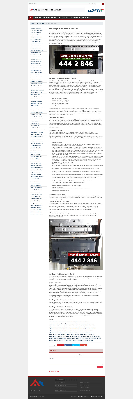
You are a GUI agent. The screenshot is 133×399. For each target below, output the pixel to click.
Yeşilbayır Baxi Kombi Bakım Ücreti (88, 325)
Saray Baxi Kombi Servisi (35, 172)
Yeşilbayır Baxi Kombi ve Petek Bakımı (71, 323)
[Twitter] (92, 4)
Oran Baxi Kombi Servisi (35, 158)
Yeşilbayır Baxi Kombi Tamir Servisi (85, 330)
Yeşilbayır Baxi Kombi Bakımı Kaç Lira (74, 328)
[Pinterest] (94, 4)
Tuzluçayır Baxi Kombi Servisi (36, 194)
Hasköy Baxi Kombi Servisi (36, 114)
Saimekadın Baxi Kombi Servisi (37, 167)
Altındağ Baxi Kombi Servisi (36, 37)
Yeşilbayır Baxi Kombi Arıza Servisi (89, 328)
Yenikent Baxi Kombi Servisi (36, 207)
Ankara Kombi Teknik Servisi (47, 10)
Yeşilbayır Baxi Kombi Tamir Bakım (56, 323)
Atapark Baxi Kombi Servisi (36, 41)
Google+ (84, 345)
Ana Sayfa (33, 23)
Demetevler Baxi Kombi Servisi (37, 83)
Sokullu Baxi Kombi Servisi (36, 185)
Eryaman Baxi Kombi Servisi (36, 96)
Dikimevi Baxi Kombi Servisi (36, 85)
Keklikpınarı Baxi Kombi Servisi (37, 141)
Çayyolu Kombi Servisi (60, 382)
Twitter (76, 345)
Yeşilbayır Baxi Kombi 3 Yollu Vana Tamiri (93, 338)
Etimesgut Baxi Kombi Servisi (36, 103)
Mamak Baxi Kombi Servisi (36, 154)
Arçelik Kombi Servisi (85, 382)
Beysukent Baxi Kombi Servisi (36, 61)
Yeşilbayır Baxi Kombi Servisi (36, 211)
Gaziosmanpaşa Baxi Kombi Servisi (38, 107)
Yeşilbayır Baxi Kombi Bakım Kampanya (73, 325)
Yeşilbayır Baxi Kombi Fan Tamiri (69, 340)
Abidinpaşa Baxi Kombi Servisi (37, 30)
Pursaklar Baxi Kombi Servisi (36, 165)
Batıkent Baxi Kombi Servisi (36, 54)
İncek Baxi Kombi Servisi (35, 123)
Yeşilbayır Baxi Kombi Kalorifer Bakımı (56, 325)
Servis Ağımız (37, 17)
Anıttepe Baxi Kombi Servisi (36, 39)
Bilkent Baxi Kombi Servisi (36, 63)
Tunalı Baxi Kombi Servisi (35, 191)
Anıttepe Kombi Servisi (60, 388)
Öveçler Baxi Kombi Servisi (36, 163)
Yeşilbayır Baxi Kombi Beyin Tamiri (56, 340)
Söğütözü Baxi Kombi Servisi (36, 187)
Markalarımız (46, 17)
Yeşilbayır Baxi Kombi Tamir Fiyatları (87, 334)
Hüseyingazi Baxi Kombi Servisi (37, 118)
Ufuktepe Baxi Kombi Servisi (36, 198)
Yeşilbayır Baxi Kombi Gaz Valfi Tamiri (70, 332)
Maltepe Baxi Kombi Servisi (36, 152)
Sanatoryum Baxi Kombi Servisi (37, 169)
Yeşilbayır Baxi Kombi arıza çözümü (71, 330)
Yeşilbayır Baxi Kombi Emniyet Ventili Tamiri (75, 338)
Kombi (59, 17)
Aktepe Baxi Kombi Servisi (36, 34)
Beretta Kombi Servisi (85, 380)
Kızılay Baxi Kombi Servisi (36, 145)
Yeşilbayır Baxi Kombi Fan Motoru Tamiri (85, 340)
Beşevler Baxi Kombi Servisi (36, 59)
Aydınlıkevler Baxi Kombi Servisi (37, 43)
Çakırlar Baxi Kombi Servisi (36, 74)
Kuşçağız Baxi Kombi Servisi (36, 147)
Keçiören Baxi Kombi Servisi (36, 138)
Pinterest (61, 345)
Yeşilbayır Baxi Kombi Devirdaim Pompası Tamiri (90, 336)
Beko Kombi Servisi (84, 385)
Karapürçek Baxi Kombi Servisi (37, 132)
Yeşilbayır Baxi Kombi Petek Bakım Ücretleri (57, 328)
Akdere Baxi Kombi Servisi (36, 32)
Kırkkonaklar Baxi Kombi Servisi (37, 143)
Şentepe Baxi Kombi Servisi (36, 189)
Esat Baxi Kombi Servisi (35, 99)
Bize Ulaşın (66, 17)
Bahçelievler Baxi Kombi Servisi (37, 50)
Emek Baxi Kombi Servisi (35, 94)
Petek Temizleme (75, 17)
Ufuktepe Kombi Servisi (60, 385)
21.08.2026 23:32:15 (33, 3)
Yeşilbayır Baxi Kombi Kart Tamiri (55, 332)
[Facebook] (91, 4)
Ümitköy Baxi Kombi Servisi (36, 203)
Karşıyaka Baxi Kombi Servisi (36, 134)
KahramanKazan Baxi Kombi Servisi (38, 130)
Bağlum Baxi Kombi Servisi (36, 48)
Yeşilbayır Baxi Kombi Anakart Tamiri (86, 332)
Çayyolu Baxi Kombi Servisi (36, 79)
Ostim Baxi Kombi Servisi (35, 161)
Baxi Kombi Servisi (40, 23)
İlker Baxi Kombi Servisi (35, 121)
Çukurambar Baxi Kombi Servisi (37, 81)
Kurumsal (53, 17)
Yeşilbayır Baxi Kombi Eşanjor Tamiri (73, 336)
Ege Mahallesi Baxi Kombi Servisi (37, 90)
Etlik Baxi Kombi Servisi (35, 105)
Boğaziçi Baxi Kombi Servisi (36, 68)
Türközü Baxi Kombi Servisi (36, 196)
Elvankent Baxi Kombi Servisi (36, 92)
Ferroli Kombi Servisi (84, 387)
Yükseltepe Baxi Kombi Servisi (36, 214)
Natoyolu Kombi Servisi (60, 390)
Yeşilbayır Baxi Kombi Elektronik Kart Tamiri (57, 338)
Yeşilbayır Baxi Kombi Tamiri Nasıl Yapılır (57, 334)
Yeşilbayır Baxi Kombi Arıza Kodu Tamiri (57, 336)
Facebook (68, 345)
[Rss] (89, 4)
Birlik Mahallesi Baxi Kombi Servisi (37, 65)
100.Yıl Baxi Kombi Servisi (36, 28)
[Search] (103, 4)
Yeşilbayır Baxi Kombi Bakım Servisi (68, 321)
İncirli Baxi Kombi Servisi (35, 125)
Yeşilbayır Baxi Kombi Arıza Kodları (56, 330)
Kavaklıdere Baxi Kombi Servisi (37, 136)
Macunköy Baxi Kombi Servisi (36, 149)
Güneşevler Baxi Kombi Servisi (37, 112)
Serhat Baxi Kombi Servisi (36, 174)
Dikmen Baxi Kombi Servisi (36, 87)
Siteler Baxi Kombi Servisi (36, 183)
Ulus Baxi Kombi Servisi (35, 200)
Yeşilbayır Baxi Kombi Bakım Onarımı (86, 323)
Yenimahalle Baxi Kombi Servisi (37, 209)
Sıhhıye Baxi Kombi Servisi (36, 178)
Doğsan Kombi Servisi (85, 390)
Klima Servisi (85, 17)
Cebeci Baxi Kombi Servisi (36, 70)
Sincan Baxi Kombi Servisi (36, 180)
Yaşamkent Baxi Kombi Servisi (36, 205)
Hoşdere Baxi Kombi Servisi (36, 116)
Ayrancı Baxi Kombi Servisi (36, 45)
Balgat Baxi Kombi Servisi (36, 52)
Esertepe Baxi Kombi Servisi (36, 101)
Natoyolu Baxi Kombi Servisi (36, 156)
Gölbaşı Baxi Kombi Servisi (36, 110)
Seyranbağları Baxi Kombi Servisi (37, 176)
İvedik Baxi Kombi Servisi (35, 127)
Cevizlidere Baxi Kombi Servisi (36, 72)
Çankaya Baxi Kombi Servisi (36, 76)
